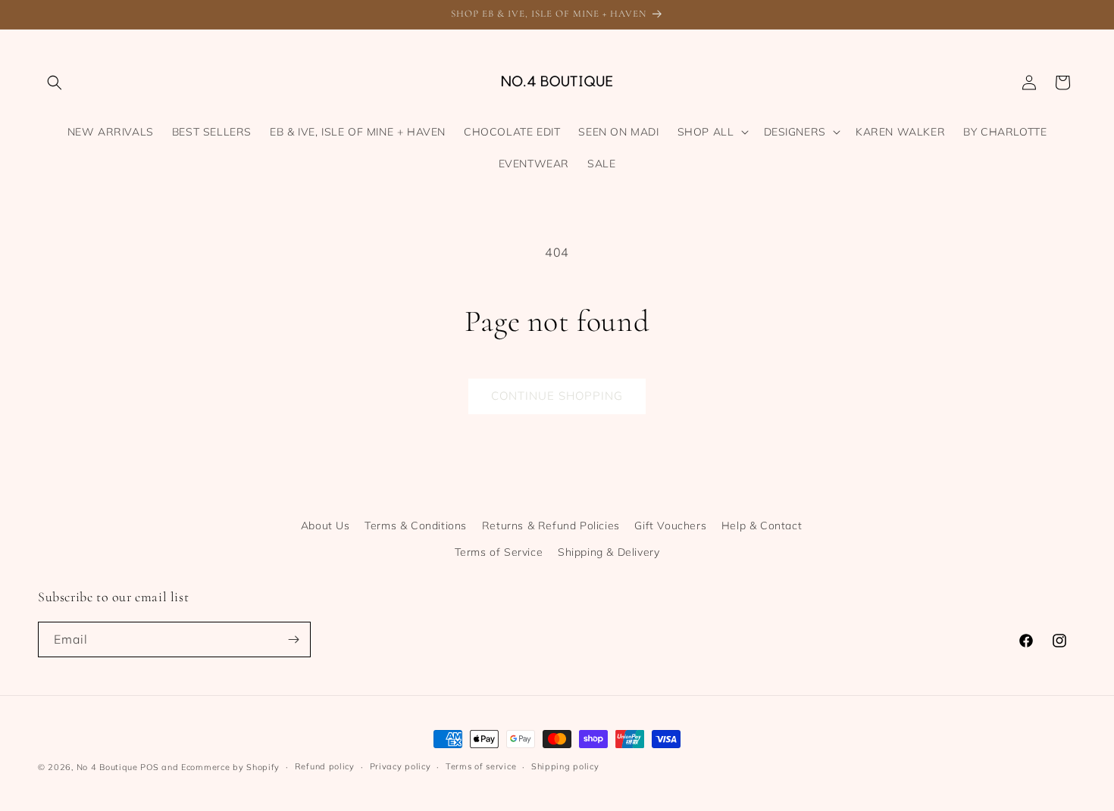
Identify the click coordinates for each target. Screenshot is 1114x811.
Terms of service (481, 766)
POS (149, 767)
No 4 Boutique (107, 767)
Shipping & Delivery (608, 552)
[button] (54, 82)
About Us (325, 525)
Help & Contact (761, 525)
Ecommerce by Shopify (230, 767)
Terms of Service (499, 552)
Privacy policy (400, 766)
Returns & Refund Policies (551, 525)
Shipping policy (565, 766)
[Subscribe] (293, 639)
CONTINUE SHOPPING (557, 395)
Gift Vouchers (670, 525)
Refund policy (325, 766)
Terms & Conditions (416, 525)
